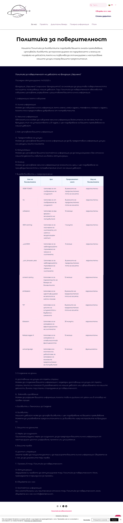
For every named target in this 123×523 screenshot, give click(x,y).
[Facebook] (60, 506)
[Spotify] (66, 506)
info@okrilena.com (44, 494)
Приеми (114, 520)
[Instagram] (58, 506)
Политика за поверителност (33, 521)
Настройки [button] (86, 520)
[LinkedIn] (63, 506)
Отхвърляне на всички (100, 520)
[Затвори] (121, 519)
